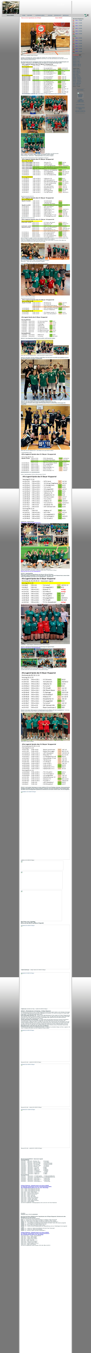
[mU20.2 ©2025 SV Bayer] (56, 113)
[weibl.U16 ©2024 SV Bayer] (45, 1061)
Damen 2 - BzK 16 (77, 64)
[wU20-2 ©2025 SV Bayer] (61, 354)
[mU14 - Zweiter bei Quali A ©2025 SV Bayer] (45, 399)
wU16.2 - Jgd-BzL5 (77, 81)
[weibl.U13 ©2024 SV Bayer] (45, 667)
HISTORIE (29, 15)
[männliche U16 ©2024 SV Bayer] (61, 546)
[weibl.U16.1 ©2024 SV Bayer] (43, 534)
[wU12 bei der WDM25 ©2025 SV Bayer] (45, 54)
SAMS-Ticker (81, 101)
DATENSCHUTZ (57, 15)
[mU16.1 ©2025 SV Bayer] (33, 153)
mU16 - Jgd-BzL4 (77, 72)
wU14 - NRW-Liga (77, 83)
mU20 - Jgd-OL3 (76, 69)
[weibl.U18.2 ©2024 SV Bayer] (59, 534)
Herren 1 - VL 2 (76, 58)
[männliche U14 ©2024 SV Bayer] (45, 568)
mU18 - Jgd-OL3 (76, 71)
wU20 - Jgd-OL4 (76, 75)
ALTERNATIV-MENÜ (40, 15)
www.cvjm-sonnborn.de (80, 111)
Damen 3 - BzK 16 (77, 65)
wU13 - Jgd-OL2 (76, 84)
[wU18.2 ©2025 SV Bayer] (57, 132)
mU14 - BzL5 (76, 74)
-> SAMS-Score (80, 100)
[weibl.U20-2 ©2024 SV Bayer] (45, 1147)
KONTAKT (50, 15)
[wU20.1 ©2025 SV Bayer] (32, 113)
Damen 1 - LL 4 (76, 62)
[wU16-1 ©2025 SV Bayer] (28, 354)
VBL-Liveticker (80, 89)
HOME (23, 15)
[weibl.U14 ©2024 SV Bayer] (29, 534)
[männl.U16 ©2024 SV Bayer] (45, 1106)
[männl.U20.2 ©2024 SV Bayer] (45, 546)
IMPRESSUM (66, 15)
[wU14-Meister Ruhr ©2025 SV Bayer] (33, 259)
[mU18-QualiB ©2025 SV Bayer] (57, 259)
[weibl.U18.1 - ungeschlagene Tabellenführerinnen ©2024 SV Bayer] (45, 643)
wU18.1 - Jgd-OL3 (77, 77)
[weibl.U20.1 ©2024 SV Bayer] (28, 657)
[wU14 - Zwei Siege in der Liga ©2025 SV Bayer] (45, 449)
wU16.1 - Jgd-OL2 (77, 80)
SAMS (81, 99)
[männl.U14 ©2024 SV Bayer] (45, 968)
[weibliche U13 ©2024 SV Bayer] (45, 859)
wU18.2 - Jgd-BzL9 (77, 78)
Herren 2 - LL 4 (76, 59)
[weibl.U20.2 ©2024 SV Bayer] (59, 667)
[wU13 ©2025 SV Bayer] (44, 354)
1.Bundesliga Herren (77, 56)
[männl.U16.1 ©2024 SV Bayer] (29, 667)
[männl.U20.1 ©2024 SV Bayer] (29, 546)
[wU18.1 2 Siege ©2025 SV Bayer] (45, 295)
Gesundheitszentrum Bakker (80, 108)
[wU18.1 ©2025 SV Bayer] (33, 132)
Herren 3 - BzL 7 (76, 61)
